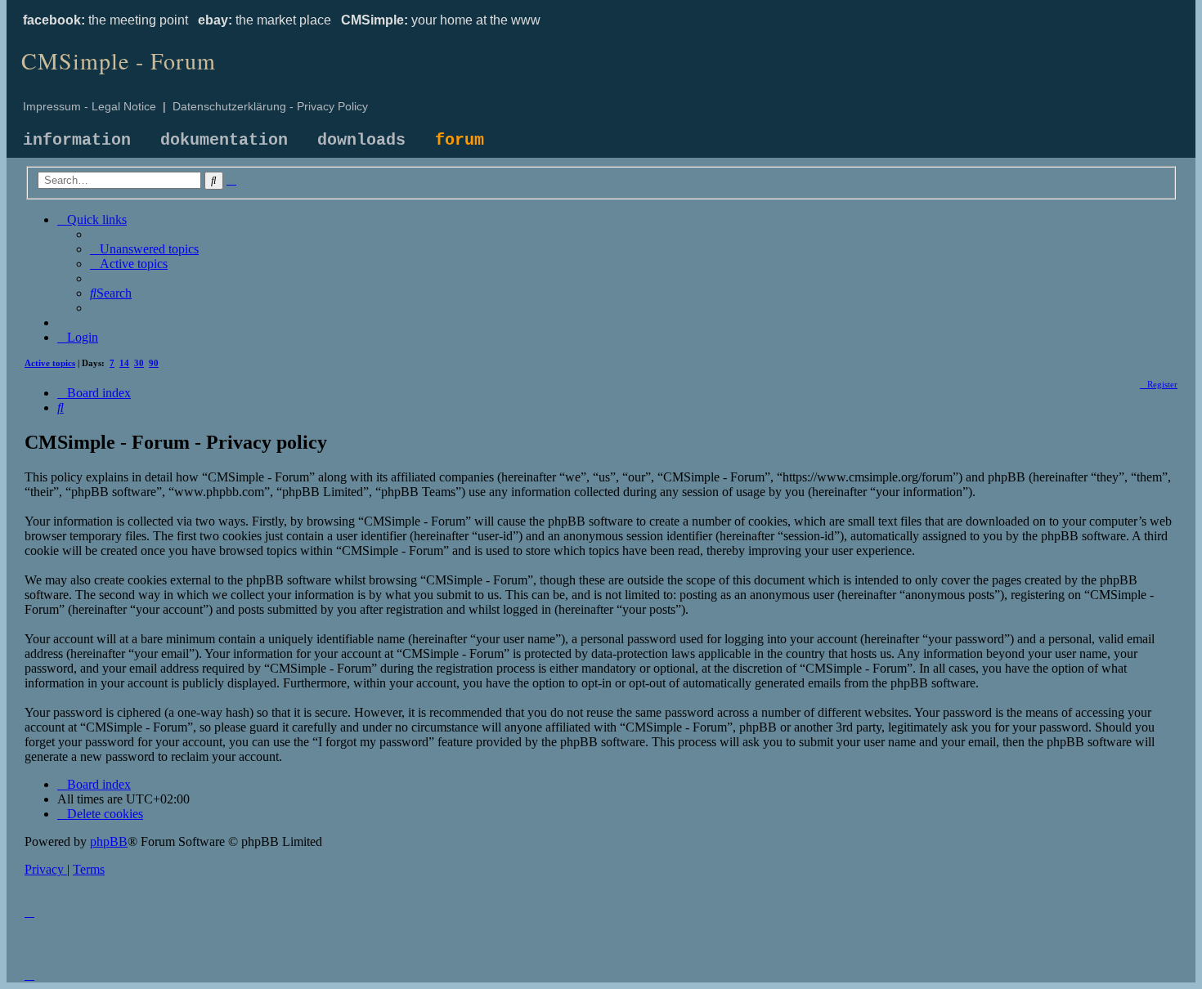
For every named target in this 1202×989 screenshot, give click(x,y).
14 (124, 363)
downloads (361, 140)
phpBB (109, 841)
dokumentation (224, 140)
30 (139, 363)
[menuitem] (144, 249)
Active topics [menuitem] (50, 363)
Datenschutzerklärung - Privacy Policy (270, 106)
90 (154, 363)
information (77, 140)
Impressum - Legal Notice (89, 106)
